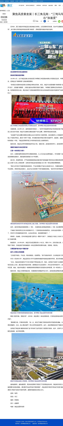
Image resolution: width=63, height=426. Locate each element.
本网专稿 (38, 5)
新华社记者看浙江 (30, 5)
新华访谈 (44, 5)
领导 (60, 5)
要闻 (56, 5)
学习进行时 (21, 5)
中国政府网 (12, 1)
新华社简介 (2, 1)
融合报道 (51, 5)
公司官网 (16, 1)
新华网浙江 (3, 10)
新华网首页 (7, 1)
